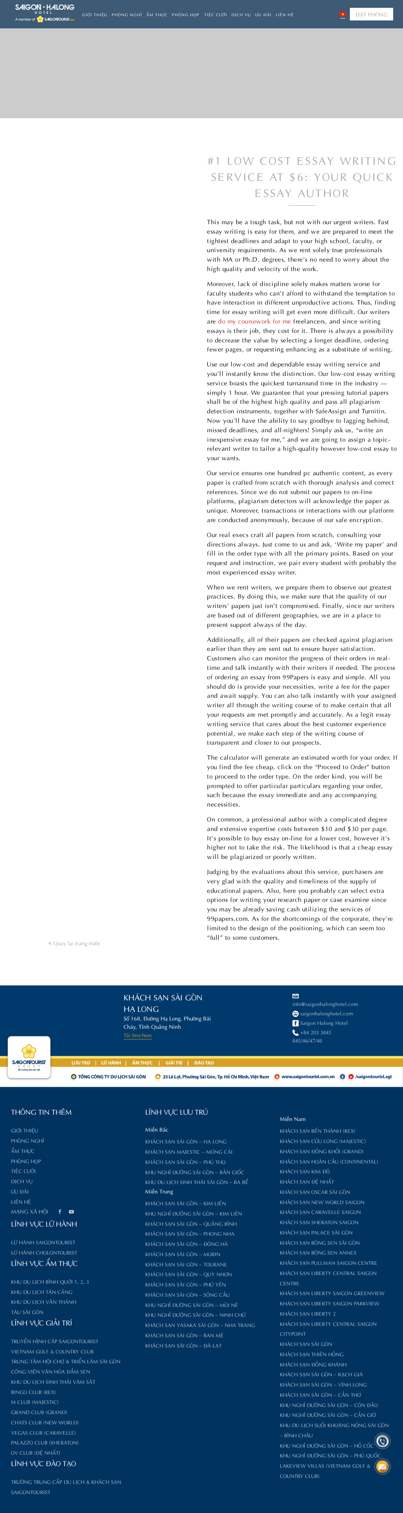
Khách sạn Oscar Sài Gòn (315, 1191)
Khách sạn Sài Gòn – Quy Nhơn (188, 1273)
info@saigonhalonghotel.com (325, 1003)
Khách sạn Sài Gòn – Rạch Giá (321, 1373)
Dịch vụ (241, 14)
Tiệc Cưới (215, 14)
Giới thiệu (94, 14)
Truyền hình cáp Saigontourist (54, 1340)
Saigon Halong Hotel (324, 1022)
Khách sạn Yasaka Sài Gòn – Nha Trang (200, 1324)
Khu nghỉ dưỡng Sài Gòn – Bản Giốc (194, 1171)
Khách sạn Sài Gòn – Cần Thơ (320, 1394)
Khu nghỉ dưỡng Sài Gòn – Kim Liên (193, 1213)
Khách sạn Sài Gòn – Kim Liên (185, 1202)
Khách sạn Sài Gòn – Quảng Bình (191, 1223)
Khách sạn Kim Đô (305, 1171)
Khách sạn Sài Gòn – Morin (182, 1253)
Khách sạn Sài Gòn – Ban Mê (184, 1334)
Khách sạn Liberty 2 (308, 1313)
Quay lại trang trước (76, 943)
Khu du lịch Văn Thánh (43, 1301)
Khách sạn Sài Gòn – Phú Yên (185, 1284)
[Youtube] (71, 1212)
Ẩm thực (157, 14)
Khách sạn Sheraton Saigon (319, 1221)
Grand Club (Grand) (39, 1411)
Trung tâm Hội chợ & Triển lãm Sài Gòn (65, 1360)
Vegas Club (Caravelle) (43, 1432)
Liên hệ (285, 14)
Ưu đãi (263, 14)
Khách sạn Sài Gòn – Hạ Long (186, 1141)
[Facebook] (59, 1212)
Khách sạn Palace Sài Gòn (316, 1232)
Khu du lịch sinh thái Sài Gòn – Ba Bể (196, 1181)
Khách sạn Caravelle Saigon (320, 1211)
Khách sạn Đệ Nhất (307, 1181)
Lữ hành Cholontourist (44, 1252)
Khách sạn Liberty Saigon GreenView (332, 1292)
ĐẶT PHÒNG (371, 14)
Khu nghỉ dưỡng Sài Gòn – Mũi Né (191, 1304)
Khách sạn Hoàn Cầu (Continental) (329, 1161)
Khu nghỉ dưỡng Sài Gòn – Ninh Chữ (195, 1314)
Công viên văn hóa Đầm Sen (50, 1371)
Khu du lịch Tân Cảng (41, 1291)
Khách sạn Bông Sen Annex (318, 1252)
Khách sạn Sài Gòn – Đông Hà (186, 1243)
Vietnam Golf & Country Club (52, 1351)
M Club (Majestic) (35, 1401)
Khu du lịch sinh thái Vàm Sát (53, 1381)
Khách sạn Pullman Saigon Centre (328, 1262)
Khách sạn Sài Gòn (306, 1343)
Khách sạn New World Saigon (322, 1201)
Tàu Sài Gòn (27, 1311)
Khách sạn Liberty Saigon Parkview (329, 1303)
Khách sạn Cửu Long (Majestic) (323, 1140)
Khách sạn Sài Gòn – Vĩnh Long (323, 1384)
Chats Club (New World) (45, 1422)
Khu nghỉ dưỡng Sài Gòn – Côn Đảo (329, 1404)
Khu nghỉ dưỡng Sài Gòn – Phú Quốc (330, 1455)
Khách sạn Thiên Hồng (312, 1353)
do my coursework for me (254, 320)
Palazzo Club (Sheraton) (45, 1442)
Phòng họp (186, 14)
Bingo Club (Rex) (33, 1391)
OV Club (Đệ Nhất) (35, 1452)
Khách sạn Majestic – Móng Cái (189, 1151)
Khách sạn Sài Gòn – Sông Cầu (187, 1294)
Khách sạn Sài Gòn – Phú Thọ (185, 1161)
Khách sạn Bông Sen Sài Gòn (320, 1242)
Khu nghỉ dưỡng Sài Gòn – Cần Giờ (328, 1414)
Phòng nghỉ (127, 14)
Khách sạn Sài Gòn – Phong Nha (190, 1233)
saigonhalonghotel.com (326, 1013)
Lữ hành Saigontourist (43, 1241)
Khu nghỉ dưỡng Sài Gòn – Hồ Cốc (327, 1445)
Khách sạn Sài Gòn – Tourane (186, 1264)
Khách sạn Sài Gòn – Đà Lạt (183, 1345)
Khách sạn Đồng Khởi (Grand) (322, 1150)
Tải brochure (138, 1034)
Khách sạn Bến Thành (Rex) (317, 1130)
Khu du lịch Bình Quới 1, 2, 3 (50, 1281)
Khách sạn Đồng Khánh (313, 1364)
